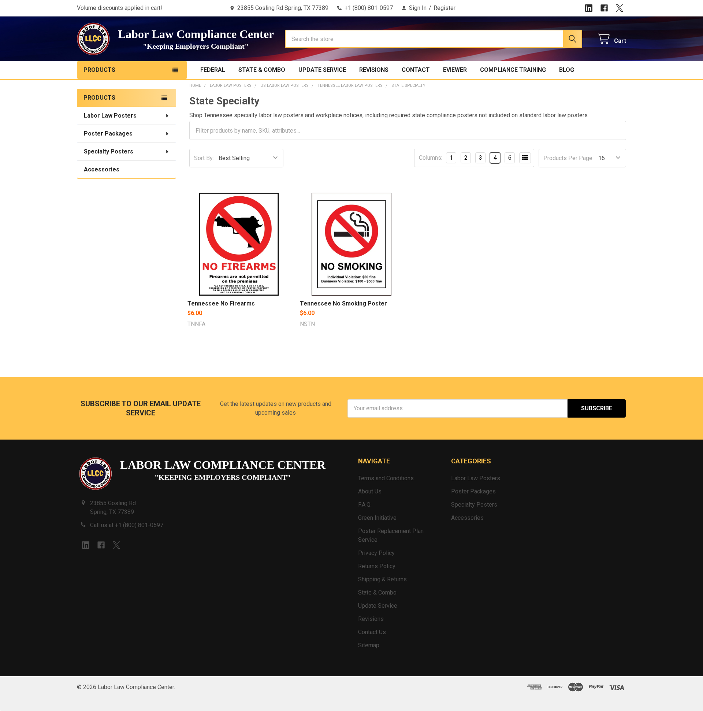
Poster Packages (108, 133)
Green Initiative (377, 517)
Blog (566, 69)
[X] (619, 8)
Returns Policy (376, 566)
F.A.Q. (365, 504)
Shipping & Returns (382, 579)
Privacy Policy (376, 552)
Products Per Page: (568, 158)
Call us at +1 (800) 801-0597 (126, 525)
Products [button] (99, 69)
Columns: (430, 157)
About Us (370, 491)
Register (444, 7)
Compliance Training (513, 69)
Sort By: (204, 158)
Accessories (101, 169)
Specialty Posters (108, 151)
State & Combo (261, 69)
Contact (416, 69)
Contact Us (372, 632)
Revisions (373, 69)
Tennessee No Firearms (221, 303)
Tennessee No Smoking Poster (343, 303)
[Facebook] (604, 8)
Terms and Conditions (386, 478)
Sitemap (368, 645)
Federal (212, 69)
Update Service (322, 69)
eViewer (455, 69)
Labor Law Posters (110, 115)
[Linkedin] (588, 8)
